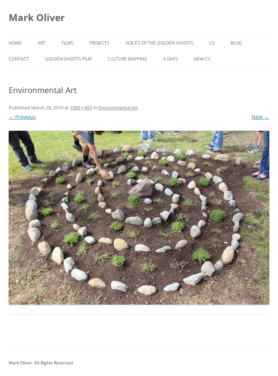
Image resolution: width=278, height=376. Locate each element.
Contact (19, 59)
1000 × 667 (81, 107)
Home (15, 43)
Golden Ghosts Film (68, 59)
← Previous (22, 116)
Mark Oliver (37, 17)
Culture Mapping (127, 59)
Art (42, 43)
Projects (99, 43)
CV (212, 43)
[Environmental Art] (139, 218)
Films (67, 43)
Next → (260, 116)
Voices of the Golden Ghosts (159, 43)
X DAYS (170, 59)
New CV (202, 59)
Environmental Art (118, 107)
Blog (236, 43)
